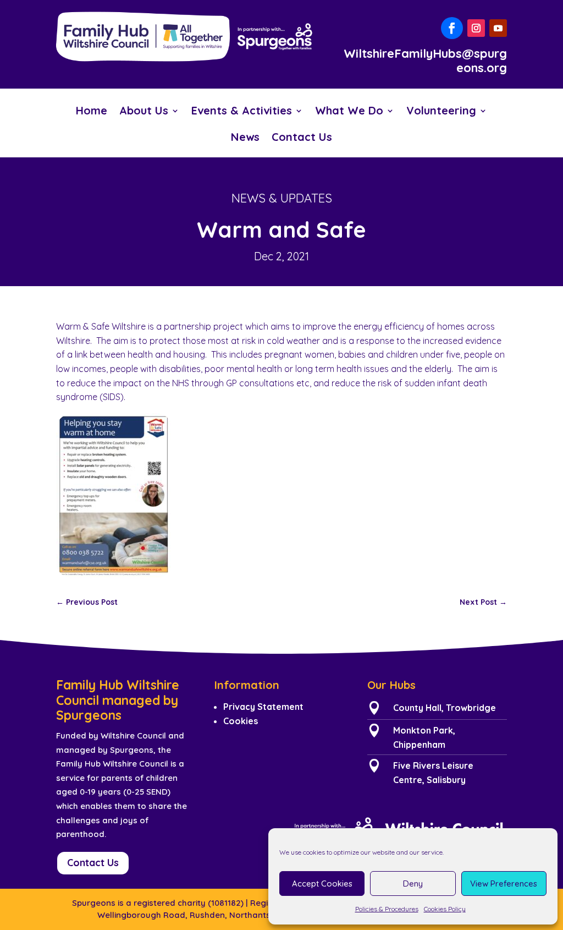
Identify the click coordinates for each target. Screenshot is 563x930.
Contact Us (302, 138)
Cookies (240, 720)
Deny (413, 883)
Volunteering (441, 112)
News (245, 138)
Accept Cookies (322, 883)
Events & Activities (241, 112)
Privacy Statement (263, 706)
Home (91, 112)
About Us (143, 112)
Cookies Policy (445, 909)
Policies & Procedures (386, 909)
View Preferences (503, 883)
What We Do (349, 112)
